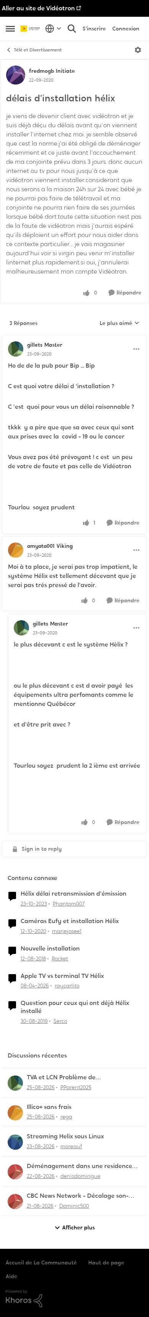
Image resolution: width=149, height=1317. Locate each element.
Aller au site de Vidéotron (38, 8)
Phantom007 (69, 903)
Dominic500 (74, 1205)
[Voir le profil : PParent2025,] (15, 1083)
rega (66, 1116)
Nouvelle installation (50, 948)
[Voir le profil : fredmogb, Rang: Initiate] (15, 75)
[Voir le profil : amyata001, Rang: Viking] (15, 550)
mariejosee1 (66, 931)
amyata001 (41, 545)
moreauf (71, 1146)
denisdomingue (80, 1176)
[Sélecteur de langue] (53, 28)
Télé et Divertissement (38, 50)
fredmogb (41, 70)
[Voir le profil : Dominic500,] (15, 1201)
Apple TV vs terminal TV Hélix (62, 976)
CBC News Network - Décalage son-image (78, 1196)
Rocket (60, 958)
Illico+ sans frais (49, 1107)
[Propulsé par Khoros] (74, 1298)
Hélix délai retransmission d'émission (73, 894)
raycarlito (67, 985)
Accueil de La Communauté (41, 1262)
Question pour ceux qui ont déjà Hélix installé (75, 1007)
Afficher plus (78, 1227)
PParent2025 (75, 1087)
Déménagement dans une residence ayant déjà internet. (79, 1166)
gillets (34, 344)
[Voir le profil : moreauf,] (15, 1142)
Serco (60, 1021)
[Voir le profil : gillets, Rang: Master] (15, 349)
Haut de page (106, 1262)
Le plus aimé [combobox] (119, 323)
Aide (11, 1276)
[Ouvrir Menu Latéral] (10, 28)
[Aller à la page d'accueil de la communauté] (31, 29)
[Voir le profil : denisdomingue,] (15, 1171)
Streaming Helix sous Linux (65, 1136)
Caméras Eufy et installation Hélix (70, 921)
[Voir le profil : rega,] (15, 1112)
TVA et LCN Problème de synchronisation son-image (66, 1078)
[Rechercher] (71, 28)
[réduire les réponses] (74, 338)
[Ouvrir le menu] (138, 50)
